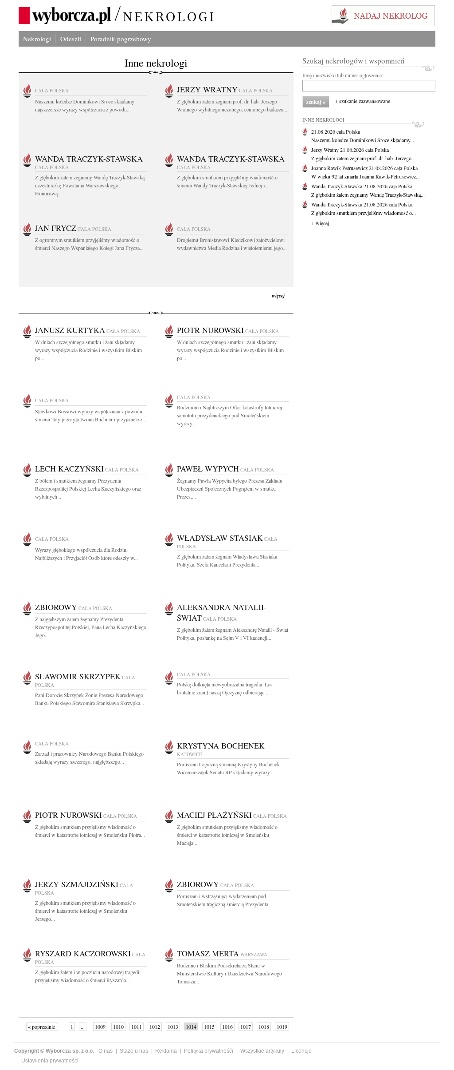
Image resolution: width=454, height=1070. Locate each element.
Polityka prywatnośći (208, 1051)
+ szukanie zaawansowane (362, 100)
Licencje (301, 1051)
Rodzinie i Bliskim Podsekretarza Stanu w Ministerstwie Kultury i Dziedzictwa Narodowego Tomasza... (229, 973)
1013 (173, 1026)
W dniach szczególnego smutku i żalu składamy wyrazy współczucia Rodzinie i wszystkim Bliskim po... (88, 349)
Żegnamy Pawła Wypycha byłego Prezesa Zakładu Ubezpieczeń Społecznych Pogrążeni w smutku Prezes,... (229, 488)
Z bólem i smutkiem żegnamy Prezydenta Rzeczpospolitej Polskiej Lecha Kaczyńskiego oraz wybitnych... (88, 488)
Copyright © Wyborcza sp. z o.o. (54, 1051)
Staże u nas (134, 1051)
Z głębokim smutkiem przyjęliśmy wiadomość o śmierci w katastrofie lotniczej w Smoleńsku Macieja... (227, 834)
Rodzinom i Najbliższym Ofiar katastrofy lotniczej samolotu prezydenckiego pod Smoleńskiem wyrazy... (229, 415)
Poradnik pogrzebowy (120, 38)
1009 (100, 1026)
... (83, 1026)
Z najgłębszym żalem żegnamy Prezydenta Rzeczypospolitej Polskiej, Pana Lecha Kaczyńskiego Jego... (90, 626)
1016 (227, 1026)
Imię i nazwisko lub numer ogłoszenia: (342, 75)
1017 (245, 1026)
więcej (278, 295)
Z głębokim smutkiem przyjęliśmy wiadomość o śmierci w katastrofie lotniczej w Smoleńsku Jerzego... (85, 910)
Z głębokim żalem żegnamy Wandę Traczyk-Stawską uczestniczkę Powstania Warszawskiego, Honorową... (90, 185)
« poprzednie (42, 1026)
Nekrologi (37, 38)
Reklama (166, 1051)
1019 (282, 1026)
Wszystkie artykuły (262, 1051)
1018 (263, 1026)
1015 (209, 1026)
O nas (105, 1051)
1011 (136, 1026)
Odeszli (70, 38)
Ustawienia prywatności (49, 1061)
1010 (118, 1026)
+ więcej (320, 222)
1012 (154, 1026)
